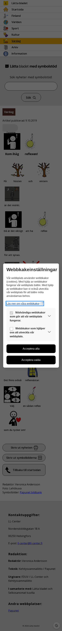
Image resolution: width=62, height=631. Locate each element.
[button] (49, 316)
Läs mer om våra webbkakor (23, 303)
